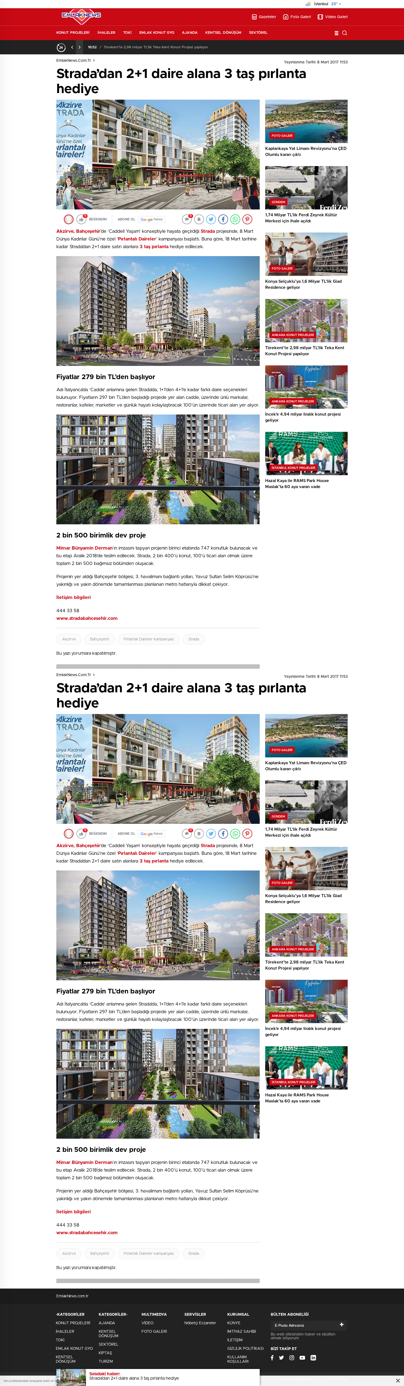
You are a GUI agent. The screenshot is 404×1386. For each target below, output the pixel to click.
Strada (193, 639)
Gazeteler (267, 17)
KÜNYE (233, 1323)
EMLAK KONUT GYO (157, 33)
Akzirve (69, 639)
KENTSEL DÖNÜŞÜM (223, 33)
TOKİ (127, 33)
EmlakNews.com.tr (73, 61)
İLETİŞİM (235, 1340)
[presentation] (72, 47)
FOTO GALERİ (154, 1332)
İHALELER (107, 33)
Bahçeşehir (99, 639)
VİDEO (147, 1323)
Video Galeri (336, 17)
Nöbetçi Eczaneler (200, 1323)
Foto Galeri (300, 17)
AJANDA (190, 33)
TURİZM (106, 1361)
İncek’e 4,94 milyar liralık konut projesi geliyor (141, 47)
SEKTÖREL (258, 33)
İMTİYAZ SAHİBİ (241, 1332)
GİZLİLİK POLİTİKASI (245, 1349)
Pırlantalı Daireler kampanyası (149, 639)
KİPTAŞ (105, 1353)
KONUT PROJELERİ (73, 33)
